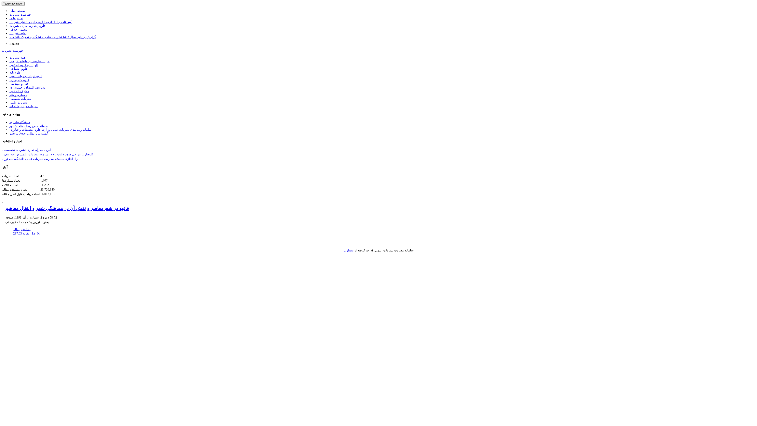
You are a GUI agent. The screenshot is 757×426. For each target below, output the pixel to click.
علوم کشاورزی (19, 80)
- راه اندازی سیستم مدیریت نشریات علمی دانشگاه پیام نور (40, 159)
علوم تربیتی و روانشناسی (25, 76)
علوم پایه (15, 72)
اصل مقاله (26, 233)
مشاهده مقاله (22, 229)
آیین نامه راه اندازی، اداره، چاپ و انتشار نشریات (40, 22)
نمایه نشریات (17, 33)
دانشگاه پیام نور (19, 122)
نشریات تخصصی (20, 98)
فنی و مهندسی (19, 83)
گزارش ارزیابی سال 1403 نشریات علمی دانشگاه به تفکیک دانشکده (52, 37)
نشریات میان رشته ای (23, 106)
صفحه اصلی (17, 10)
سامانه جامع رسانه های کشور (28, 126)
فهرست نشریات (20, 14)
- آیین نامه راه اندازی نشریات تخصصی (26, 149)
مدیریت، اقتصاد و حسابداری (27, 87)
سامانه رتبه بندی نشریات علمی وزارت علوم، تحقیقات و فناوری (50, 129)
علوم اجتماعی (18, 68)
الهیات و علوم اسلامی (23, 65)
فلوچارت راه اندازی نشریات (27, 25)
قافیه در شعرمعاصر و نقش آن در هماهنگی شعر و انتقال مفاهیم (67, 208)
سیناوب (348, 250)
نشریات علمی (18, 102)
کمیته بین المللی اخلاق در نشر (28, 133)
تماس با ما (16, 18)
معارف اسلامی (19, 91)
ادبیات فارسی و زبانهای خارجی (29, 61)
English (14, 43)
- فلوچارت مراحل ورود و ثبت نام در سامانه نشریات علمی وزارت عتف (47, 154)
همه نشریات (17, 57)
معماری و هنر (18, 95)
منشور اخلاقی (18, 29)
